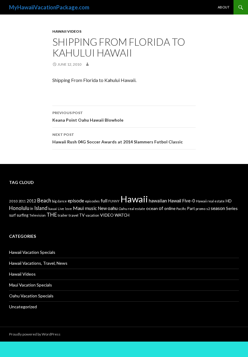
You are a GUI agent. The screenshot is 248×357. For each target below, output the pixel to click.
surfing (22, 215)
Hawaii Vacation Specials (32, 252)
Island (40, 208)
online (169, 208)
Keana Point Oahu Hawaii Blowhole (87, 116)
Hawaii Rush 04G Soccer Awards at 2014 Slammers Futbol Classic (117, 138)
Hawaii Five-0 (181, 200)
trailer (63, 215)
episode (76, 200)
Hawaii (134, 199)
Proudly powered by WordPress (34, 334)
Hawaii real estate (210, 201)
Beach (44, 200)
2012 (31, 200)
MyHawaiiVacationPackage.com (49, 7)
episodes (92, 201)
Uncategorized (23, 306)
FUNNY (113, 201)
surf (12, 215)
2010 (13, 201)
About (224, 7)
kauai (52, 209)
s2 (208, 209)
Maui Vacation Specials (30, 284)
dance (62, 201)
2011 (22, 201)
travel (73, 215)
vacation (92, 215)
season (218, 208)
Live (61, 209)
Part (191, 208)
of (161, 208)
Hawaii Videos (66, 31)
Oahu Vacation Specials (31, 295)
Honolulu (19, 208)
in (31, 208)
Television (37, 215)
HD (229, 200)
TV (82, 215)
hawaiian (158, 200)
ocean (152, 208)
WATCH (122, 215)
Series (232, 208)
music (91, 208)
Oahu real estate (132, 209)
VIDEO (107, 215)
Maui (78, 208)
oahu (113, 208)
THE (52, 214)
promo (200, 209)
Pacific (181, 209)
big (54, 201)
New (102, 208)
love (68, 209)
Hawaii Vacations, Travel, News (38, 263)
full (104, 200)
